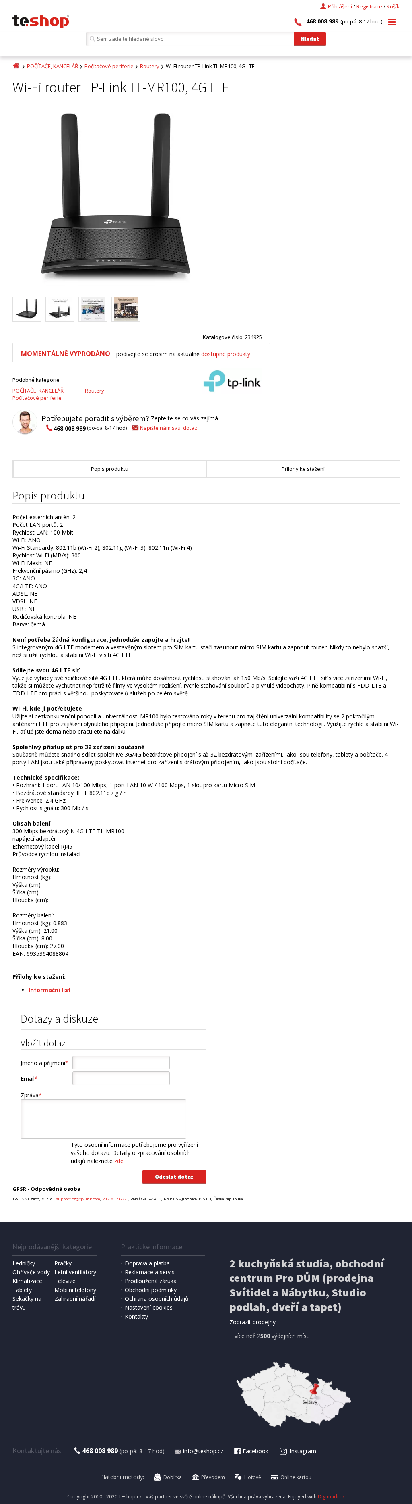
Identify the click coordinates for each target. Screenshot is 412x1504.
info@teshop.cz (203, 1451)
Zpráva (31, 1095)
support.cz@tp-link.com (78, 1199)
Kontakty (136, 1316)
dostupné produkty (225, 354)
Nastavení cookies (149, 1307)
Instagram (303, 1451)
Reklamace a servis (150, 1272)
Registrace (369, 6)
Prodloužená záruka (151, 1281)
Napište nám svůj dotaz (168, 427)
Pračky (63, 1263)
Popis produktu (109, 468)
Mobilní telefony (75, 1290)
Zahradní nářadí (74, 1298)
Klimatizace (27, 1281)
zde (119, 1161)
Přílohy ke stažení (303, 468)
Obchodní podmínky (151, 1290)
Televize (65, 1281)
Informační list (50, 990)
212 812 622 (115, 1199)
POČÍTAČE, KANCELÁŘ (52, 66)
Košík (393, 6)
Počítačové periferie (109, 66)
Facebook (255, 1451)
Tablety (22, 1290)
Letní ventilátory (75, 1272)
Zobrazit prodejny (252, 1322)
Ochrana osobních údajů (157, 1298)
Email (29, 1078)
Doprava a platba (147, 1263)
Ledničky (23, 1263)
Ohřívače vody (31, 1272)
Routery (149, 66)
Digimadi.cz (331, 1496)
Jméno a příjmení (44, 1063)
